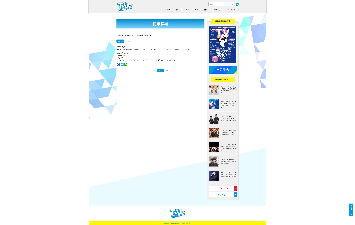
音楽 (177, 10)
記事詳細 (120, 41)
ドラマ (167, 10)
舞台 (196, 10)
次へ (166, 70)
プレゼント (232, 10)
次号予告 (223, 69)
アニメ (186, 10)
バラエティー (217, 10)
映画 (205, 10)
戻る (160, 70)
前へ (154, 70)
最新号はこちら (351, 209)
